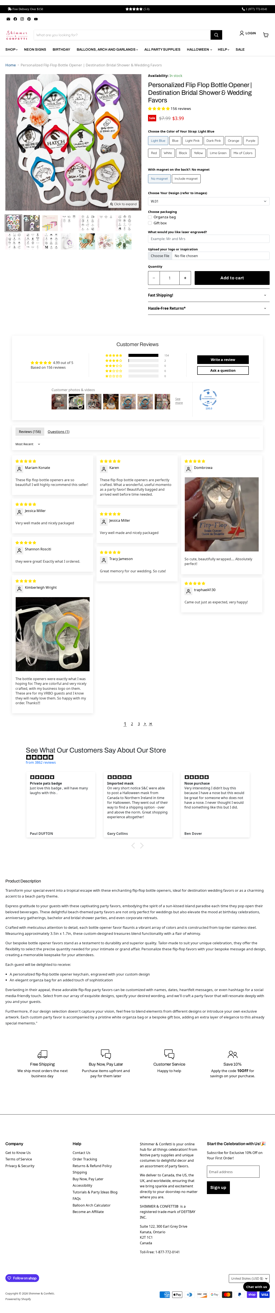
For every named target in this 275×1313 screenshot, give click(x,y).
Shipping (80, 1172)
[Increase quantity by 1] (185, 278)
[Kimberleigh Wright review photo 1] (52, 634)
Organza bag (165, 216)
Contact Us (81, 1152)
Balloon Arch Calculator (92, 1205)
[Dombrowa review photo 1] (222, 514)
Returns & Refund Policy (92, 1165)
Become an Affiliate (88, 1211)
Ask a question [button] (223, 370)
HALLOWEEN (198, 49)
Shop (10, 49)
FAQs (77, 1198)
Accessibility (82, 1185)
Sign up (218, 1187)
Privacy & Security (19, 1165)
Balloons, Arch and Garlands (106, 49)
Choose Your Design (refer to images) (177, 193)
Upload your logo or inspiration (173, 249)
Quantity (155, 266)
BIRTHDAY (61, 49)
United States (247, 1278)
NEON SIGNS (35, 49)
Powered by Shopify (18, 1299)
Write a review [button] (223, 359)
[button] (159, 108)
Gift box (160, 222)
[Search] (216, 35)
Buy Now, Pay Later (88, 1179)
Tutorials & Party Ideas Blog (95, 1192)
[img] (25, 461)
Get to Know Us (18, 1152)
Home (10, 64)
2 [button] (132, 723)
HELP (223, 49)
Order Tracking (85, 1159)
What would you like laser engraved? (177, 232)
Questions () (58, 431)
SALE (240, 49)
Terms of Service (18, 1159)
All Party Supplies (162, 49)
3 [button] (139, 723)
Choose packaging (162, 211)
